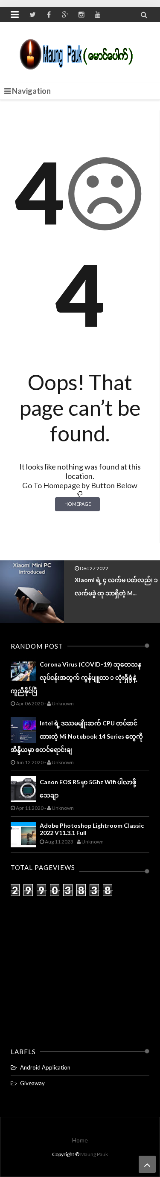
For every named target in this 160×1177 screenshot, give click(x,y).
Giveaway (32, 1083)
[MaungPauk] (80, 52)
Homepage (77, 504)
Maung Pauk (94, 1154)
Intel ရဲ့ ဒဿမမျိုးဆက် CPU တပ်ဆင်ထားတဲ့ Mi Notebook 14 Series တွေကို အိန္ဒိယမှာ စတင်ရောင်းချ (77, 736)
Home (80, 1140)
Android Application (45, 1067)
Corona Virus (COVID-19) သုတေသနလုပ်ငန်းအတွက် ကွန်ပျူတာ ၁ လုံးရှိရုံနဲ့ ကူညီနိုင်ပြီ (76, 677)
